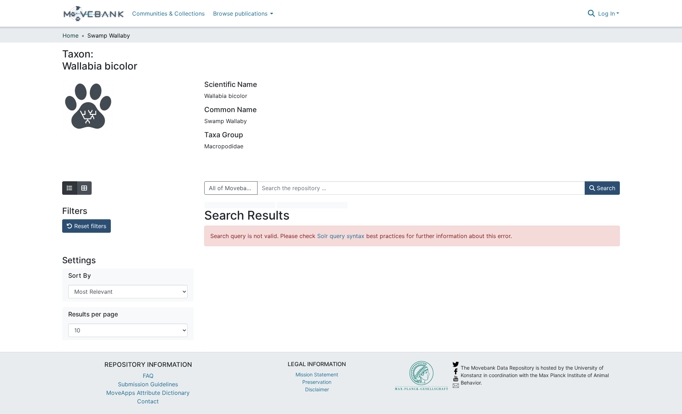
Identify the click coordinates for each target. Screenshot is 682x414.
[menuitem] (242, 13)
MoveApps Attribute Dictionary (148, 392)
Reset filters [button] (89, 226)
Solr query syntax (340, 235)
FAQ (148, 375)
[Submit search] (591, 13)
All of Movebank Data (233, 188)
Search (605, 188)
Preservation (316, 382)
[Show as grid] (84, 188)
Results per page (93, 314)
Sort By (79, 275)
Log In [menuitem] (606, 13)
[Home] (93, 13)
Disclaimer (317, 389)
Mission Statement (317, 374)
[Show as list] (69, 188)
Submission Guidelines (148, 384)
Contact (148, 401)
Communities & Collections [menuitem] (168, 13)
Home (71, 35)
